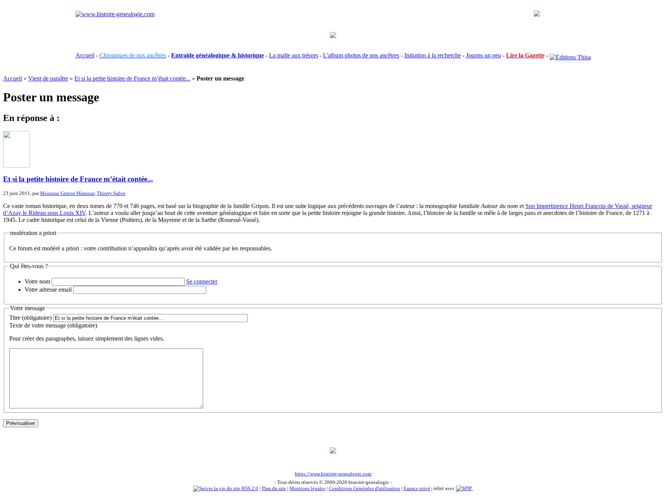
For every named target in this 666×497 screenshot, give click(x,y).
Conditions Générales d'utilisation (364, 488)
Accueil (85, 55)
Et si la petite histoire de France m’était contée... (132, 78)
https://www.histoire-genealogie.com (333, 474)
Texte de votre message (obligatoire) (53, 325)
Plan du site (274, 488)
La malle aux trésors (293, 55)
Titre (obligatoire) (30, 317)
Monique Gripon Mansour (67, 193)
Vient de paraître (48, 78)
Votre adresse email (48, 289)
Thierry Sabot (111, 193)
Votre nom (37, 281)
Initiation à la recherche (432, 55)
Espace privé (417, 488)
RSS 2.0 (249, 488)
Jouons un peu (483, 55)
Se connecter (201, 281)
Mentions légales (307, 488)
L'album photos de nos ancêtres (361, 55)
